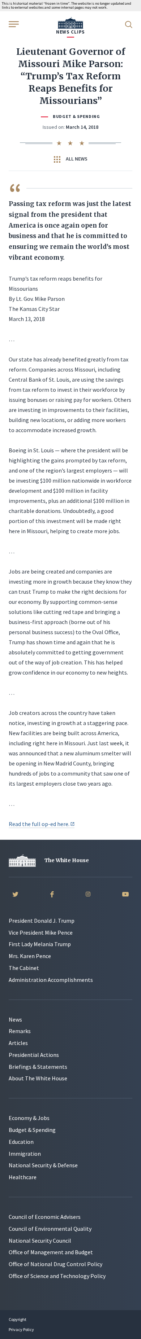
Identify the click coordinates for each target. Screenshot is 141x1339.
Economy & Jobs (29, 1117)
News (15, 1019)
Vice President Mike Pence (41, 932)
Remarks (20, 1031)
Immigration (25, 1153)
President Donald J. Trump (41, 920)
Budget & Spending (76, 116)
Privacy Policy (21, 1329)
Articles (18, 1042)
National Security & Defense (43, 1165)
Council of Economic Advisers (45, 1216)
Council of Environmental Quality (50, 1228)
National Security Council (40, 1240)
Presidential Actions (34, 1054)
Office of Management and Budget (51, 1252)
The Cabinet (24, 967)
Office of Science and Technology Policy (57, 1275)
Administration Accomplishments (51, 979)
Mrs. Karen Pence (30, 956)
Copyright (17, 1319)
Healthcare (23, 1177)
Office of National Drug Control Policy (55, 1264)
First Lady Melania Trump (40, 944)
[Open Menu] (13, 24)
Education (21, 1141)
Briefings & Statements (38, 1066)
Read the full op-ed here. (39, 823)
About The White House (38, 1078)
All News (76, 158)
